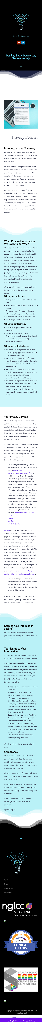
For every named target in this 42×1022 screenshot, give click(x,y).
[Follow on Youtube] (19, 42)
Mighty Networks (14, 524)
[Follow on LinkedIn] (23, 42)
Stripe (10, 515)
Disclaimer (8, 892)
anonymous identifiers (24, 473)
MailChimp (12, 521)
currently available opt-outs (24, 512)
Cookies (7, 530)
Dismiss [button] (32, 1021)
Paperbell (11, 518)
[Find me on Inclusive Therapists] (5, 921)
